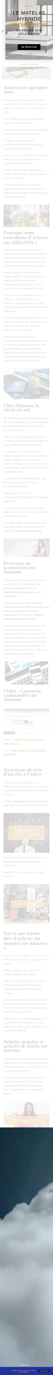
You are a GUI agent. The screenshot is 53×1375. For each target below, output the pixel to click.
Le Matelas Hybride (29, 19)
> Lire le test (24, 1365)
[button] (29, 47)
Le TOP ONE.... (29, 7)
